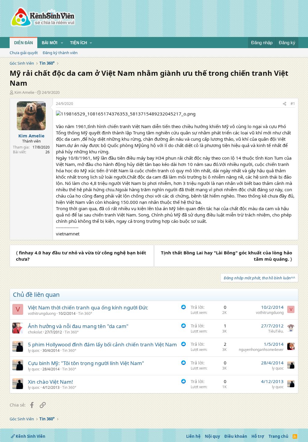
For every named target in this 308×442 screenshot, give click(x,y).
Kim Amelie (24, 92)
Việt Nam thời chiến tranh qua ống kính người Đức (88, 307)
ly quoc (34, 350)
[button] (62, 43)
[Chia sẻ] (284, 103)
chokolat (35, 332)
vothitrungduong (42, 313)
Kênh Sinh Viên (30, 436)
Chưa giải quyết (24, 52)
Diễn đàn (23, 43)
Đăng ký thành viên (60, 52)
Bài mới (49, 43)
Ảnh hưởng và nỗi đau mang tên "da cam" (78, 326)
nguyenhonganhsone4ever (261, 349)
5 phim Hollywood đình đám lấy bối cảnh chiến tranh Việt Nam (102, 344)
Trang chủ (278, 436)
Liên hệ (193, 436)
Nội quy (212, 436)
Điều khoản (235, 436)
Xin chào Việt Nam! (50, 381)
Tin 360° (85, 313)
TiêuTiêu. (276, 331)
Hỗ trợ (257, 436)
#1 (293, 103)
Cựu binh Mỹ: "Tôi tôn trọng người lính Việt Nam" (86, 363)
